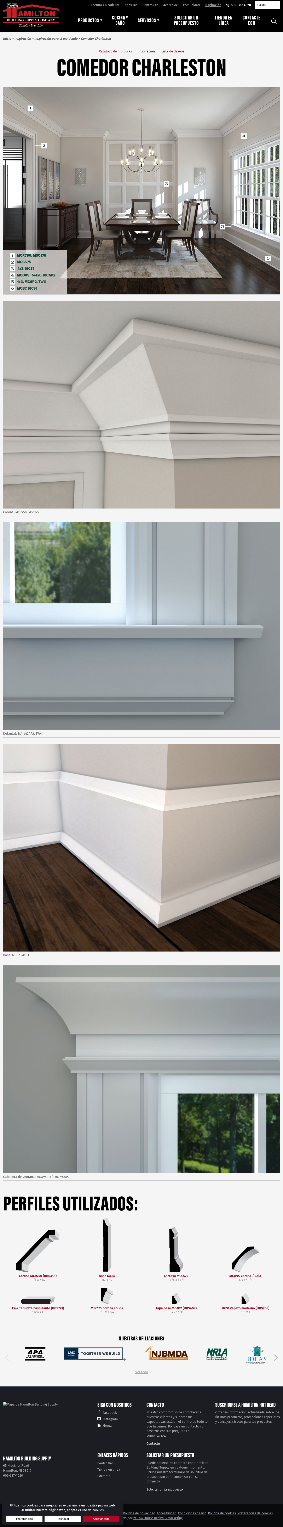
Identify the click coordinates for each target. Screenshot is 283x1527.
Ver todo (141, 1372)
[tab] (90, 21)
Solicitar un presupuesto (164, 1489)
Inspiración (213, 5)
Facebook (110, 1413)
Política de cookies (222, 1513)
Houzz (107, 1425)
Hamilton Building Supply (27, 1458)
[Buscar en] (274, 21)
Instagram (110, 1419)
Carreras (131, 5)
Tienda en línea (108, 1469)
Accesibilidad (166, 1513)
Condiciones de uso (192, 1513)
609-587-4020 (241, 5)
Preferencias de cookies (255, 1513)
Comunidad (191, 5)
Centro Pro (150, 5)
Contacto (153, 1444)
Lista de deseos (172, 51)
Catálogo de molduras (115, 51)
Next (276, 1358)
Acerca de (170, 5)
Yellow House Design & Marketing (158, 1518)
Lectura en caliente (105, 5)
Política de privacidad (139, 1513)
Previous (7, 1358)
